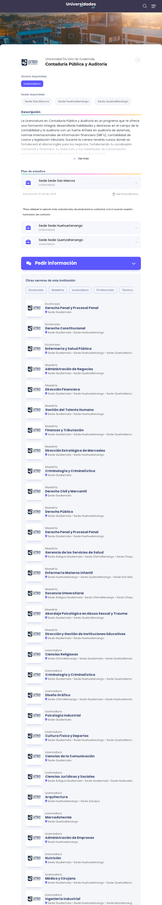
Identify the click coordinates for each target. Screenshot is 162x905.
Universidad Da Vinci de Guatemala (69, 59)
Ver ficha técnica (127, 194)
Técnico (127, 290)
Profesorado (105, 290)
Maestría (58, 290)
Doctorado (36, 290)
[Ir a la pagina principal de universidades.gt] (81, 6)
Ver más (83, 158)
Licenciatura (32, 84)
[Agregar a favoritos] (138, 60)
